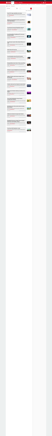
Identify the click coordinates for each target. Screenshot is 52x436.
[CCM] (8, 2)
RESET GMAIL (29, 4)
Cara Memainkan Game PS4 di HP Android (15, 56)
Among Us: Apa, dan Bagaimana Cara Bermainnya (16, 69)
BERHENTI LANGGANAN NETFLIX (16, 4)
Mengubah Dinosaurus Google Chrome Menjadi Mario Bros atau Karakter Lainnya (15, 121)
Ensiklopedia (20, 2)
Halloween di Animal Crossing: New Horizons (15, 113)
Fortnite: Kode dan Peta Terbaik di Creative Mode (16, 84)
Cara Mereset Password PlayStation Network (15, 27)
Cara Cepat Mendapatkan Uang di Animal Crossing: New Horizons (14, 99)
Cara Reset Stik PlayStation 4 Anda (13, 128)
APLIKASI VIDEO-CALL (38, 4)
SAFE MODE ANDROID (43, 4)
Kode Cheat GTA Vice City (12, 49)
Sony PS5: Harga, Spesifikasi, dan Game (14, 13)
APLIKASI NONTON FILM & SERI (24, 4)
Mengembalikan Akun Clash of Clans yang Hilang (16, 63)
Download (16, 2)
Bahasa (45, 0)
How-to (12, 2)
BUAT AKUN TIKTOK (33, 4)
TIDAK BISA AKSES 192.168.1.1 (9, 4)
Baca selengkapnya (11, 15)
